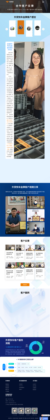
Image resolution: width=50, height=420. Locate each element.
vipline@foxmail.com (12, 402)
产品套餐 (7, 391)
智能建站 (7, 384)
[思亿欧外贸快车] (9, 2)
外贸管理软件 (21, 387)
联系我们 (34, 389)
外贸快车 (21, 384)
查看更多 (25, 284)
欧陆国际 (36, 418)
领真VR (20, 389)
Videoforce (21, 385)
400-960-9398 (8, 395)
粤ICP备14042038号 (26, 418)
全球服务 (34, 387)
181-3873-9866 (11, 400)
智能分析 (7, 389)
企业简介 (34, 384)
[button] (36, 197)
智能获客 (7, 387)
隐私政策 (20, 418)
